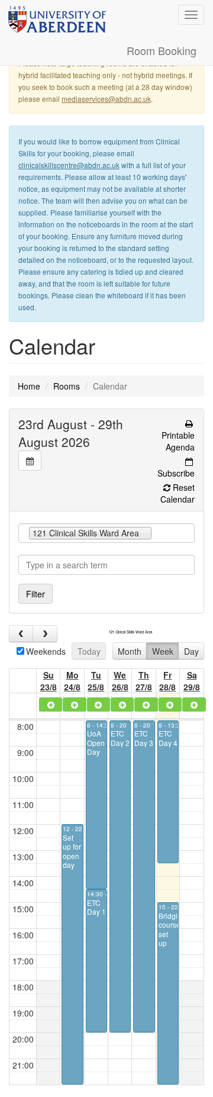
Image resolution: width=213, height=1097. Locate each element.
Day (191, 651)
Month (129, 651)
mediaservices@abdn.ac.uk (106, 99)
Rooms (66, 386)
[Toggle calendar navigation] (29, 461)
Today (89, 651)
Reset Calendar (177, 493)
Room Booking (161, 50)
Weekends (46, 651)
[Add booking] (50, 704)
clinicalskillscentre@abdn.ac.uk (69, 165)
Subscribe (176, 473)
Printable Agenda (178, 441)
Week (162, 651)
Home (29, 386)
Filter (35, 594)
